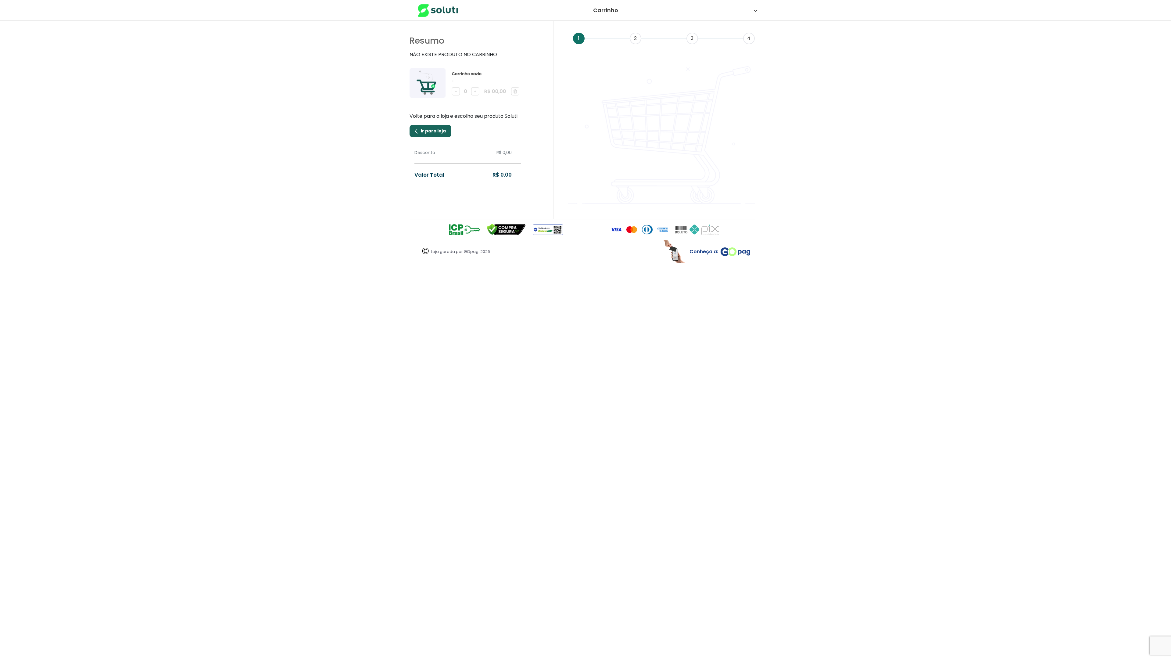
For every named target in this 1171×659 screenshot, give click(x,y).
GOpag (471, 251)
